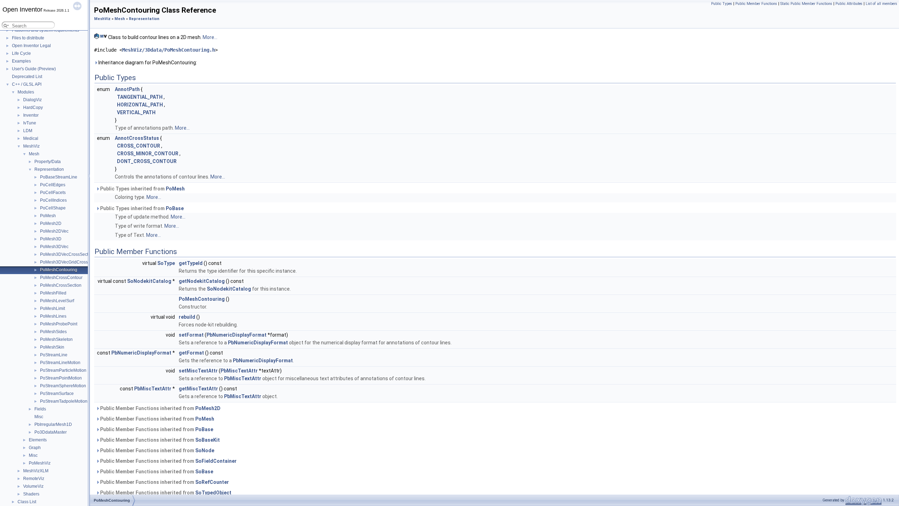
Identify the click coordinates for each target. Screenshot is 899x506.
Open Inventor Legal (31, 45)
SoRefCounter (212, 482)
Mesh (34, 153)
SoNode (204, 450)
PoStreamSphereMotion (63, 385)
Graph (35, 447)
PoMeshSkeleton (56, 339)
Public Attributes (848, 3)
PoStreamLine (53, 354)
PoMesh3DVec (54, 246)
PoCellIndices (53, 200)
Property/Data (47, 161)
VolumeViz (33, 486)
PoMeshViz (40, 463)
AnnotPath (127, 89)
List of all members (881, 3)
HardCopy (33, 107)
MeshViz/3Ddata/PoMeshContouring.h (168, 50)
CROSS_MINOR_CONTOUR (147, 153)
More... (210, 37)
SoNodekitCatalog (149, 281)
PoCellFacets (53, 192)
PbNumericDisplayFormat (236, 335)
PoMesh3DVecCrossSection (67, 254)
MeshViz (31, 146)
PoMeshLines (53, 316)
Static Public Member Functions (806, 3)
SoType (166, 263)
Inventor (31, 115)
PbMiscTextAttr (239, 371)
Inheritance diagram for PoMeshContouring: (147, 62)
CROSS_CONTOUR (138, 146)
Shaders (31, 494)
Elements (38, 439)
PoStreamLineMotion (60, 362)
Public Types (721, 3)
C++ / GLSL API (26, 84)
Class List (27, 501)
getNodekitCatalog (202, 281)
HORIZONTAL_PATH (140, 105)
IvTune (29, 123)
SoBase (204, 471)
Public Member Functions (756, 3)
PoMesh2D (50, 223)
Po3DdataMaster (50, 432)
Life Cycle (21, 53)
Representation (49, 169)
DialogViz (32, 99)
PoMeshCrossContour (61, 277)
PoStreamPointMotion (61, 378)
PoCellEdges (52, 184)
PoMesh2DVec (54, 231)
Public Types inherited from (142, 189)
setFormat (191, 335)
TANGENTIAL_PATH (140, 97)
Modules (26, 92)
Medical (30, 138)
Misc (38, 416)
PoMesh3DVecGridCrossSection (71, 262)
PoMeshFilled (53, 293)
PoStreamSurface (57, 393)
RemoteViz (33, 478)
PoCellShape (53, 208)
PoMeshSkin (52, 347)
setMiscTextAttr (198, 371)
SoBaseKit (207, 440)
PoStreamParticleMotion (63, 370)
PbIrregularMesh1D (53, 424)
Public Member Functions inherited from (160, 408)
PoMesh (48, 215)
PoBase (175, 208)
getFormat (191, 353)
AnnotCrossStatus (137, 138)
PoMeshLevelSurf (57, 300)
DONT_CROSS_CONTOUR (147, 161)
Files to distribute (28, 37)
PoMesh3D (50, 238)
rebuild (187, 317)
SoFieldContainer (216, 461)
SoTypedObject (213, 492)
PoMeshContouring (58, 269)
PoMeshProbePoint (58, 324)
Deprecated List (27, 76)
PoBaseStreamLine (58, 177)
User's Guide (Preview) (34, 68)
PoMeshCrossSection (60, 285)
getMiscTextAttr (198, 388)
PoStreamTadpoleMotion (63, 401)
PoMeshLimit (52, 308)
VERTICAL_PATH (136, 112)
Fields (40, 409)
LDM (27, 130)
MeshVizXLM (35, 470)
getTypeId (191, 263)
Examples (21, 61)
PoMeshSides (53, 331)
